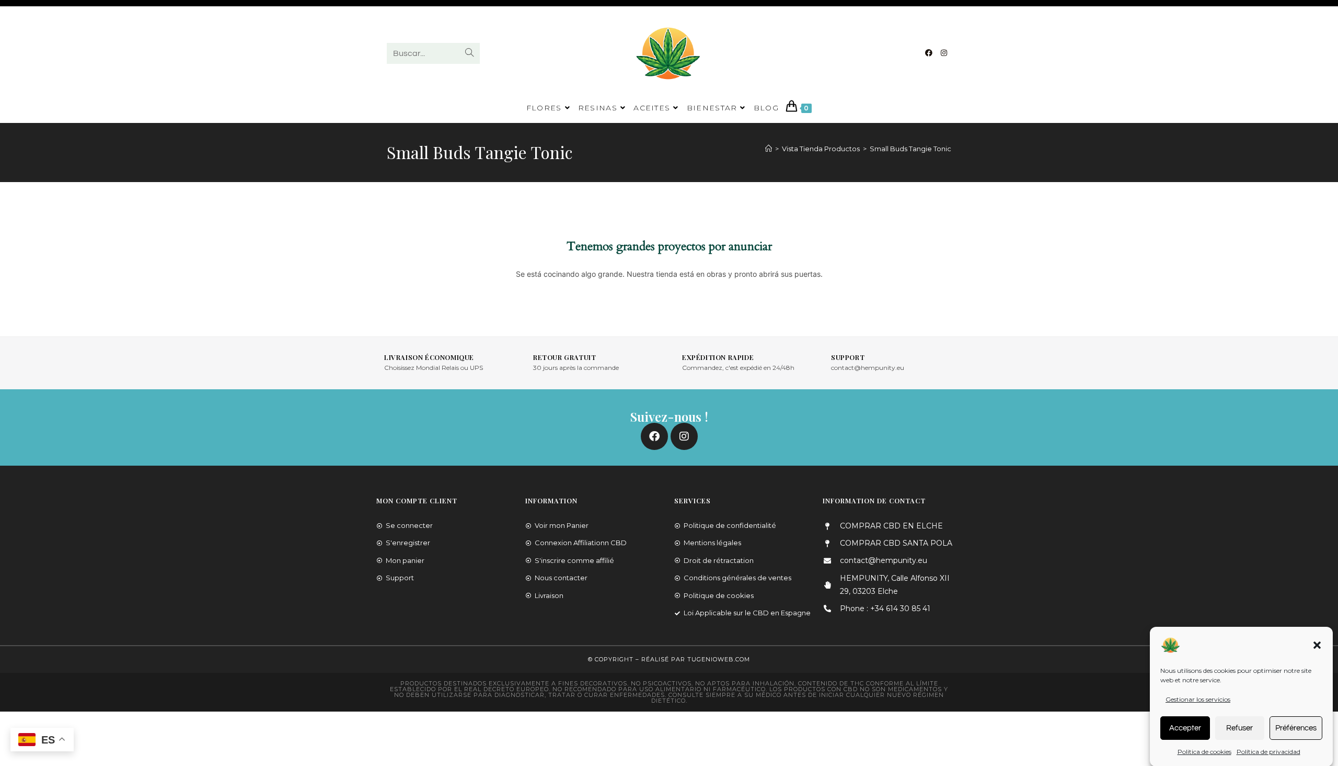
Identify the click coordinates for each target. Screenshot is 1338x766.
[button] (1317, 645)
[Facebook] (929, 53)
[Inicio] (768, 148)
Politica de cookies (1204, 752)
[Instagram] (944, 53)
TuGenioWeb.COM (718, 659)
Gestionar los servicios (1198, 699)
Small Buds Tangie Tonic (910, 148)
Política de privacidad (1268, 752)
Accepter (1185, 727)
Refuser (1239, 727)
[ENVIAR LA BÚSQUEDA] (470, 53)
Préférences (1296, 727)
